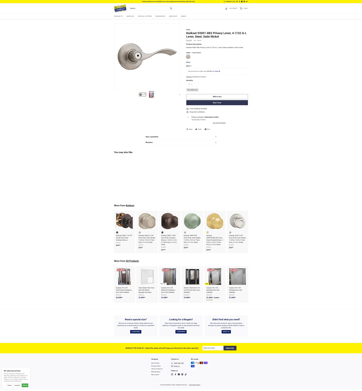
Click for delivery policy (174, 1)
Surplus (130, 16)
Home (188, 29)
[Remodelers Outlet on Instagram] (172, 374)
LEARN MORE (136, 331)
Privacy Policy (156, 366)
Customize (17, 385)
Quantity (189, 80)
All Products (132, 261)
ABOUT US (226, 331)
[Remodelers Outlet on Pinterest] (182, 374)
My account (155, 374)
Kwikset (189, 40)
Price (188, 62)
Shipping (189, 77)
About (184, 16)
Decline (9, 385)
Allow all (25, 385)
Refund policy (155, 372)
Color (193, 53)
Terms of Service (157, 369)
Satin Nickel (188, 57)
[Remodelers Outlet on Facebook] (175, 374)
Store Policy (155, 363)
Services (173, 16)
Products (118, 16)
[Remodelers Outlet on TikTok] (186, 374)
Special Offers (145, 16)
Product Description (194, 44)
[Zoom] (147, 56)
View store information (219, 123)
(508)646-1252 (230, 1)
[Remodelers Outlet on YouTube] (179, 374)
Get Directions (160, 1)
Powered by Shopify (194, 385)
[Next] (179, 94)
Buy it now (217, 103)
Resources (160, 16)
